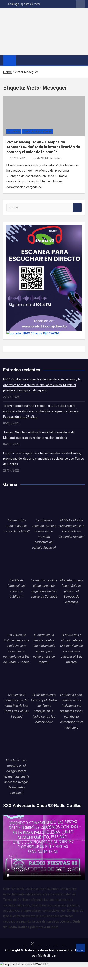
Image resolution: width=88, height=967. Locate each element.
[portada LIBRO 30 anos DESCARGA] (32, 333)
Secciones (13, 131)
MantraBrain (47, 955)
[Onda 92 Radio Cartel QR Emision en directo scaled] (44, 227)
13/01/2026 (18, 158)
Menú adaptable (80, 4)
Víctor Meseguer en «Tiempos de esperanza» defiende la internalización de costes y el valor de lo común (43, 147)
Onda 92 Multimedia (46, 158)
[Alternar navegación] (21, 60)
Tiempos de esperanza (37, 131)
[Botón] (33, 14)
